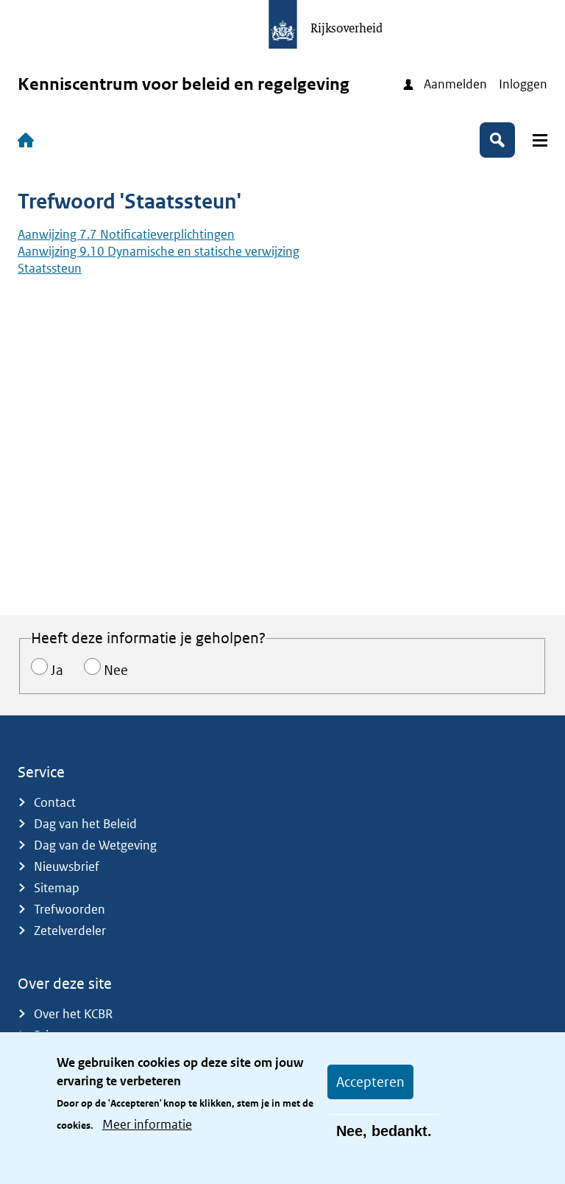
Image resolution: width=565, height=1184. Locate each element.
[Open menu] (540, 140)
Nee (116, 670)
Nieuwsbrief (66, 866)
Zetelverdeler (70, 930)
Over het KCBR (73, 1014)
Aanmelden (455, 84)
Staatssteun (50, 268)
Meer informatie (147, 1124)
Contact (55, 802)
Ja (57, 670)
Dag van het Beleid (85, 824)
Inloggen (523, 84)
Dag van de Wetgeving (95, 845)
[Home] (29, 140)
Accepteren (370, 1081)
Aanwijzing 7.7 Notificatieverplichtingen (126, 234)
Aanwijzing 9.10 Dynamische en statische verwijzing (158, 251)
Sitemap (56, 888)
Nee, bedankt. (384, 1131)
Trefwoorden (69, 909)
